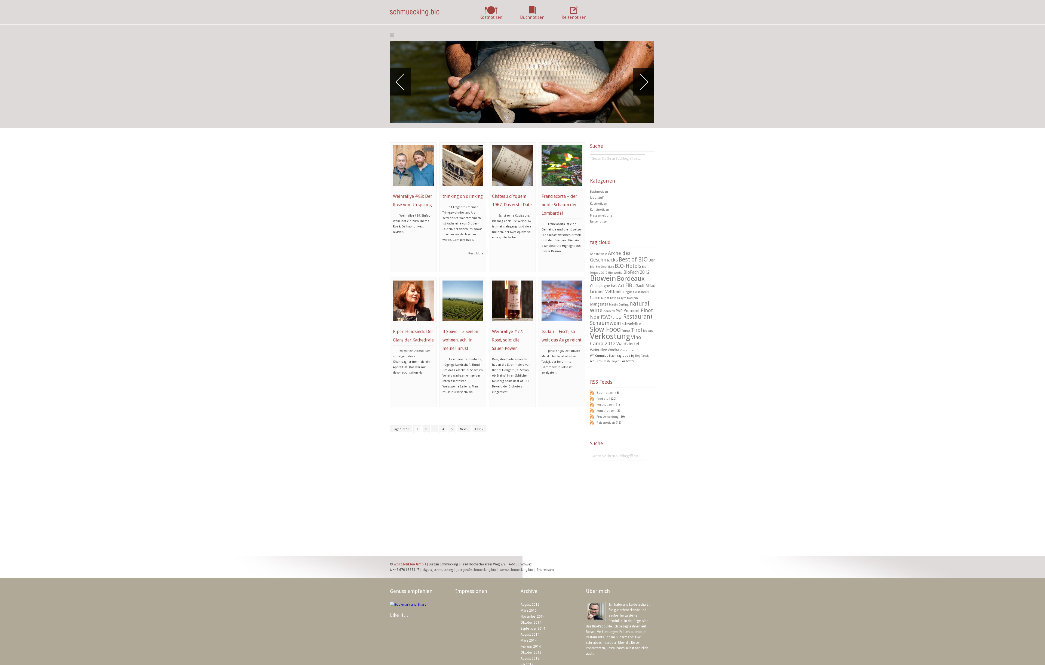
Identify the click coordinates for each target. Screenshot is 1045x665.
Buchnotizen (599, 191)
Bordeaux (631, 278)
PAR (619, 311)
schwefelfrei (631, 323)
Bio (592, 267)
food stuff (597, 197)
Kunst (605, 298)
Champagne (600, 286)
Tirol (636, 330)
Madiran (632, 298)
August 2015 (530, 604)
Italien (595, 297)
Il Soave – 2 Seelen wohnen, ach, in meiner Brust (460, 340)
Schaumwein (605, 323)
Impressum (545, 570)
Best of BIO (633, 259)
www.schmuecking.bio (516, 570)
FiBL (630, 285)
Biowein (603, 278)
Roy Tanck (641, 356)
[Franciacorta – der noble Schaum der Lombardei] (562, 189)
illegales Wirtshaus (636, 292)
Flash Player (611, 361)
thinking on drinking (462, 196)
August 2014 (530, 634)
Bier (651, 260)
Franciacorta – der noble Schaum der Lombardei (559, 205)
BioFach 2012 (636, 272)
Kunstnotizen (599, 209)
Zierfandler (627, 350)
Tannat (626, 330)
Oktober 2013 (531, 652)
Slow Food (605, 329)
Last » (479, 429)
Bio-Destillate (604, 267)
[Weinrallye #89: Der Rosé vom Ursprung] (413, 189)
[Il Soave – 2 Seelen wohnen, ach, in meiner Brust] (462, 324)
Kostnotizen (598, 203)
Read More (475, 253)
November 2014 (533, 616)
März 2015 (529, 610)
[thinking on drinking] (462, 189)
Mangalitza (599, 304)
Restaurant (638, 316)
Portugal (616, 317)
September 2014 (533, 628)
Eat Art (617, 285)
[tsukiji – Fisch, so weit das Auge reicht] (562, 324)
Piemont (631, 310)
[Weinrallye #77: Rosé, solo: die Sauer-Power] (512, 324)
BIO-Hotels (628, 266)
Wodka (613, 350)
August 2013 (530, 658)
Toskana (648, 330)
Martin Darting (619, 304)
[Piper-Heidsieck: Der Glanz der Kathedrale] (413, 324)
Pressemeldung (601, 215)
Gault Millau (645, 286)
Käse (613, 298)
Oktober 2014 (531, 622)
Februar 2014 (531, 646)
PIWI (605, 317)
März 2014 (529, 640)
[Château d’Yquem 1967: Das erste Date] (512, 189)
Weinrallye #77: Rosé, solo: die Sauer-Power (507, 340)
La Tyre (621, 298)
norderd (609, 311)
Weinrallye (598, 350)
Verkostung (610, 336)
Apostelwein (598, 254)
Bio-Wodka (615, 273)
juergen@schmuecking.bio (476, 570)
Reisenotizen (599, 221)
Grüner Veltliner (606, 291)
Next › (464, 429)
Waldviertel (627, 343)
